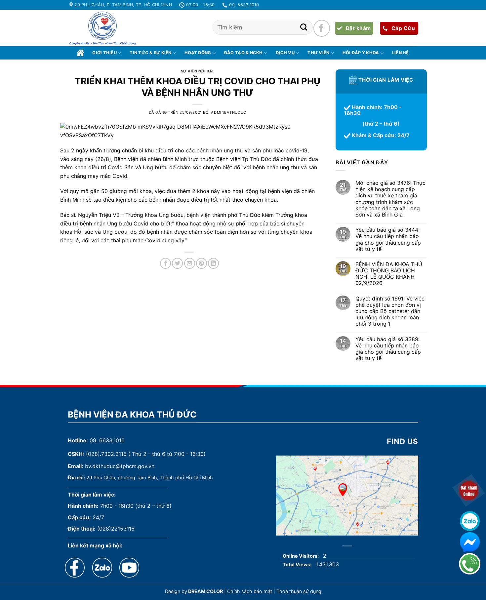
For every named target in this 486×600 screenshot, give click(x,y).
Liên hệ (400, 52)
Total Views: (297, 564)
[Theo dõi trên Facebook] (321, 28)
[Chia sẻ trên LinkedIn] (213, 263)
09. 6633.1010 (107, 440)
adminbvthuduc (228, 112)
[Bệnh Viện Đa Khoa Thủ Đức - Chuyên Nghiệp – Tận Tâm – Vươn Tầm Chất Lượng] (102, 28)
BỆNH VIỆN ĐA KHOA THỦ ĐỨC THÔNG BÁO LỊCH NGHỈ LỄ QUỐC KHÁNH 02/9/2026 (388, 274)
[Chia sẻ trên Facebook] (165, 263)
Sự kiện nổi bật (197, 71)
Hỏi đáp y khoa (361, 52)
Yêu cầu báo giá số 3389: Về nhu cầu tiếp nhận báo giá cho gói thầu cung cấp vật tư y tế (388, 349)
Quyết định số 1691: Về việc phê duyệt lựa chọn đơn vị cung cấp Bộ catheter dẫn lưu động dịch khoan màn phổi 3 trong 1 (389, 311)
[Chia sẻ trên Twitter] (177, 263)
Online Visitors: (301, 556)
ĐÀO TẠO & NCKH (243, 52)
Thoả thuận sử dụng (298, 591)
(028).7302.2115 (106, 454)
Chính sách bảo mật (249, 591)
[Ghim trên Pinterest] (201, 263)
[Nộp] (303, 27)
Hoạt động (197, 52)
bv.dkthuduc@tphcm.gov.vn (119, 466)
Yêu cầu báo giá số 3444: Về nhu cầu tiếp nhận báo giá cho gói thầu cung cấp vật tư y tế (388, 240)
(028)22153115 (116, 528)
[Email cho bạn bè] (189, 263)
